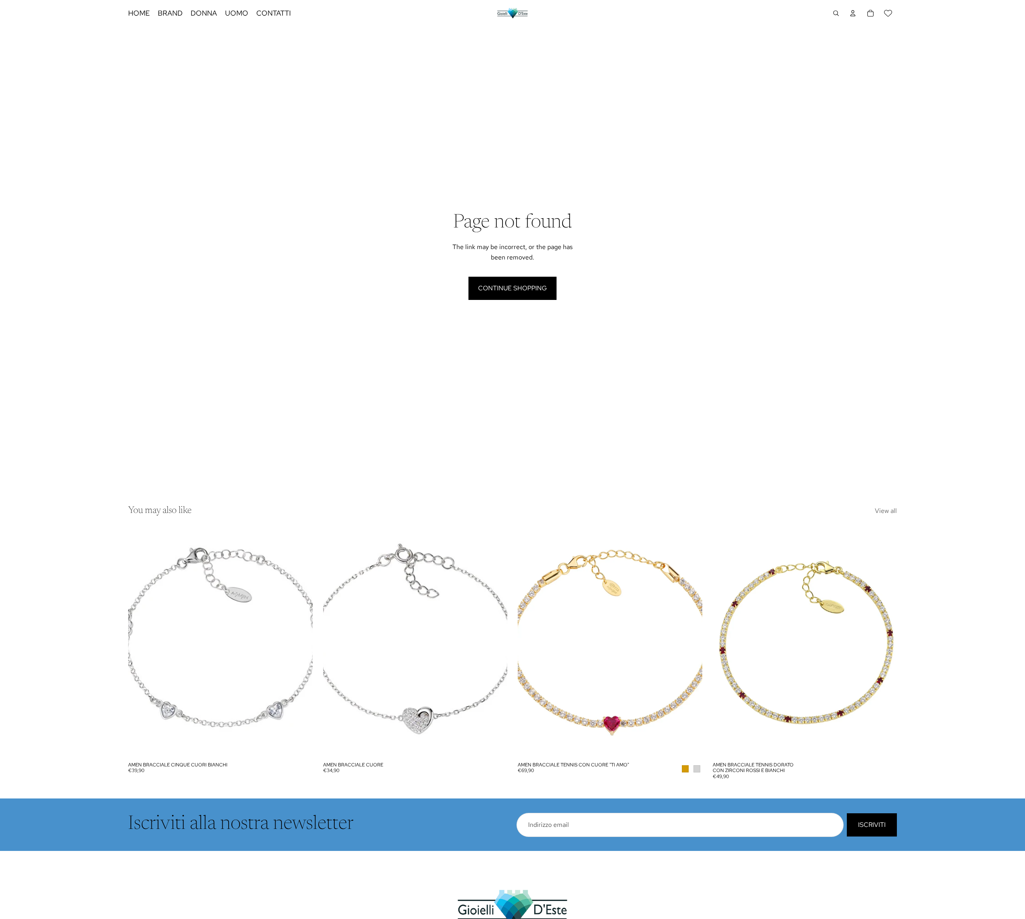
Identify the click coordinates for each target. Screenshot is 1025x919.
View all (886, 511)
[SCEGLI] (690, 745)
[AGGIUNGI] (300, 745)
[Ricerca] (836, 13)
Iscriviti (872, 824)
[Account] (853, 13)
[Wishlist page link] (888, 13)
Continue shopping (512, 288)
